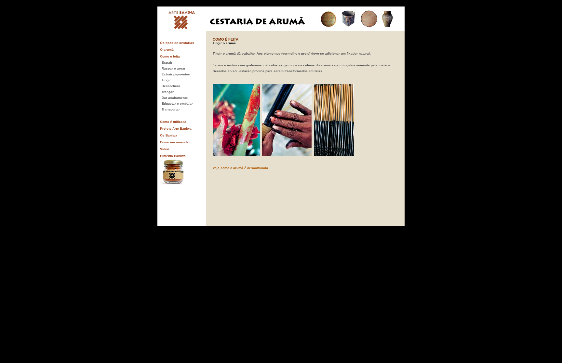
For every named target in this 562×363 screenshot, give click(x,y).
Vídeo (164, 149)
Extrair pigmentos (176, 74)
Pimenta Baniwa (173, 156)
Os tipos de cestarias (177, 43)
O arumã (167, 49)
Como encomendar (175, 142)
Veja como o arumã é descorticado (240, 168)
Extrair (167, 62)
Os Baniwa (168, 135)
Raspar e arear (173, 68)
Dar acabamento (175, 97)
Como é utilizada (173, 121)
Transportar (171, 109)
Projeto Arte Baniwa (176, 128)
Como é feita (170, 56)
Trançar (168, 92)
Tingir (166, 80)
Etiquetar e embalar (177, 103)
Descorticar (171, 86)
